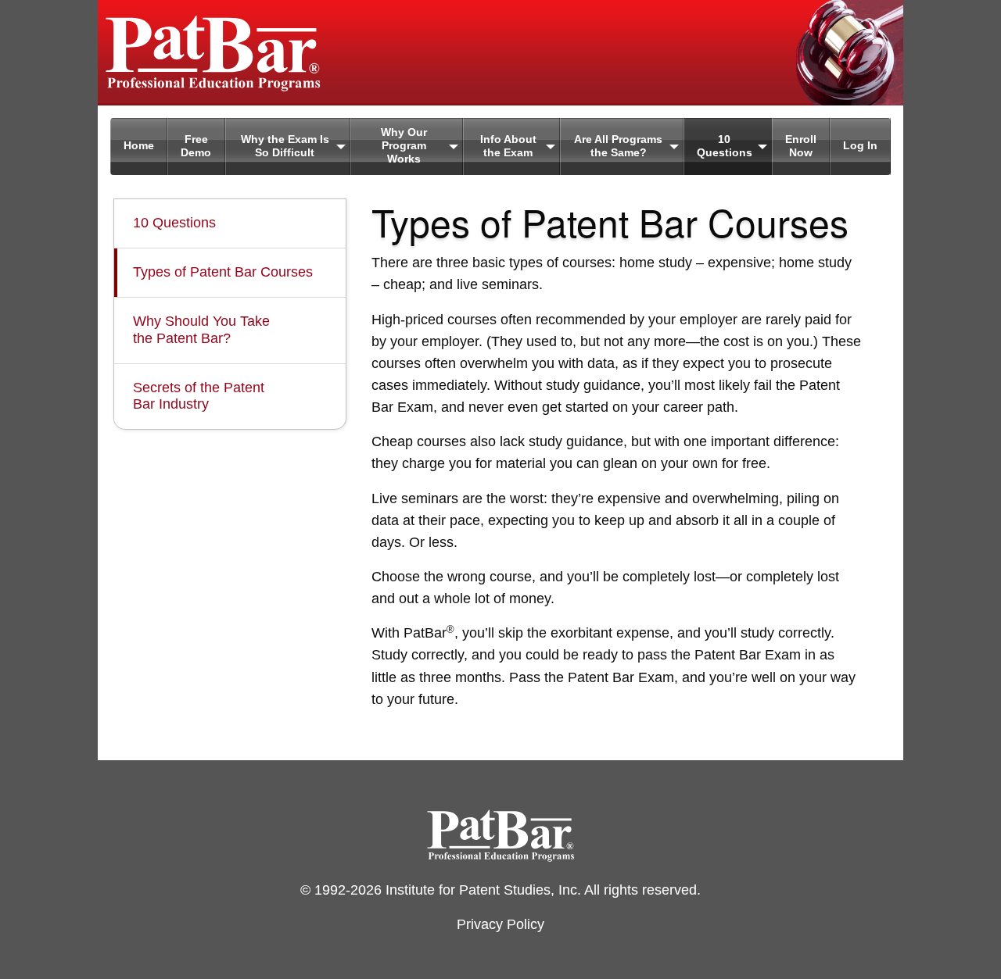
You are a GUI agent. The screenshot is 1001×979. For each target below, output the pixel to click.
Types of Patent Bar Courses (223, 272)
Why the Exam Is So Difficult (285, 146)
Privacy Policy (500, 924)
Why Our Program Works (404, 146)
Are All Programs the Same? (618, 146)
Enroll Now (800, 146)
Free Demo (196, 146)
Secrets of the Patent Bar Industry (198, 396)
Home (139, 146)
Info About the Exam (508, 146)
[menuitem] (138, 146)
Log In (860, 146)
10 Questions (724, 146)
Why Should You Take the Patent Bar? (201, 329)
